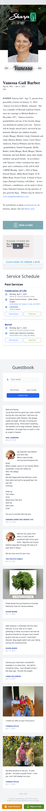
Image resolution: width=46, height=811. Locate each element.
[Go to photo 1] (22, 715)
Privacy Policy (16, 801)
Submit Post (23, 395)
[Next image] (40, 701)
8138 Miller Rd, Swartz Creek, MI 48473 (25, 304)
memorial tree (31, 204)
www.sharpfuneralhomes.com (15, 196)
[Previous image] (5, 701)
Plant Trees (32, 314)
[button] (23, 584)
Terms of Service (29, 801)
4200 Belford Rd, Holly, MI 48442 (22, 335)
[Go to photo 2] (23, 715)
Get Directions (13, 314)
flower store (29, 208)
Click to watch (15, 309)
